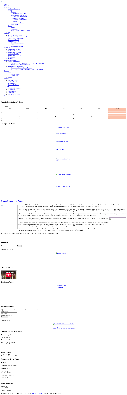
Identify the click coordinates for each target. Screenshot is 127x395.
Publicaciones (11, 83)
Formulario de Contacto (14, 88)
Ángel (12, 44)
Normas (10, 26)
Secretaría (10, 58)
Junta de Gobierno (13, 24)
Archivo (6, 78)
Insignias (10, 77)
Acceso (6, 96)
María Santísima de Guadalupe (16, 38)
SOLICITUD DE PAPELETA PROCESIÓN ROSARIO (27, 69)
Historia (10, 10)
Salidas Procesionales (10, 60)
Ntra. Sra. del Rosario (13, 40)
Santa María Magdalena (17, 43)
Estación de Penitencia (14, 61)
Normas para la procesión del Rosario (21, 68)
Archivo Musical (12, 82)
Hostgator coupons (37, 393)
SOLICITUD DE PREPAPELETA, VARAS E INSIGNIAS (27, 63)
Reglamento (14, 29)
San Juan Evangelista (17, 46)
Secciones (7, 47)
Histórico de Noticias (13, 85)
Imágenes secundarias (13, 41)
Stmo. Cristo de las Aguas (15, 35)
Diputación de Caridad (14, 49)
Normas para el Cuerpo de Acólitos (20, 30)
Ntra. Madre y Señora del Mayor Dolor (18, 37)
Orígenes (13, 12)
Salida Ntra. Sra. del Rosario (15, 66)
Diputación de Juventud (14, 55)
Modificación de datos (14, 94)
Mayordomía (11, 57)
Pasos (9, 72)
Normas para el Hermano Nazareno (20, 64)
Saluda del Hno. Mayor (14, 9)
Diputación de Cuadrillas (14, 52)
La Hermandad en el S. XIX (19, 15)
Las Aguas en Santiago (17, 18)
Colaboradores (12, 91)
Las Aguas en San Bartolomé (19, 19)
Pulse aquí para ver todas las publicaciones (63, 328)
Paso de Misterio (15, 74)
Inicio (5, 4)
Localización (11, 89)
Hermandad (7, 7)
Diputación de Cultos (13, 54)
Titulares (6, 33)
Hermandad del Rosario (17, 23)
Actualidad (14, 21)
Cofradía (6, 71)
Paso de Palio (14, 75)
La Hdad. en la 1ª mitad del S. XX (20, 16)
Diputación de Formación (15, 50)
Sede (9, 32)
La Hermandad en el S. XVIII (19, 13)
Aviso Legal (11, 92)
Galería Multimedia (13, 80)
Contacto (6, 86)
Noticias (6, 5)
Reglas (13, 27)
